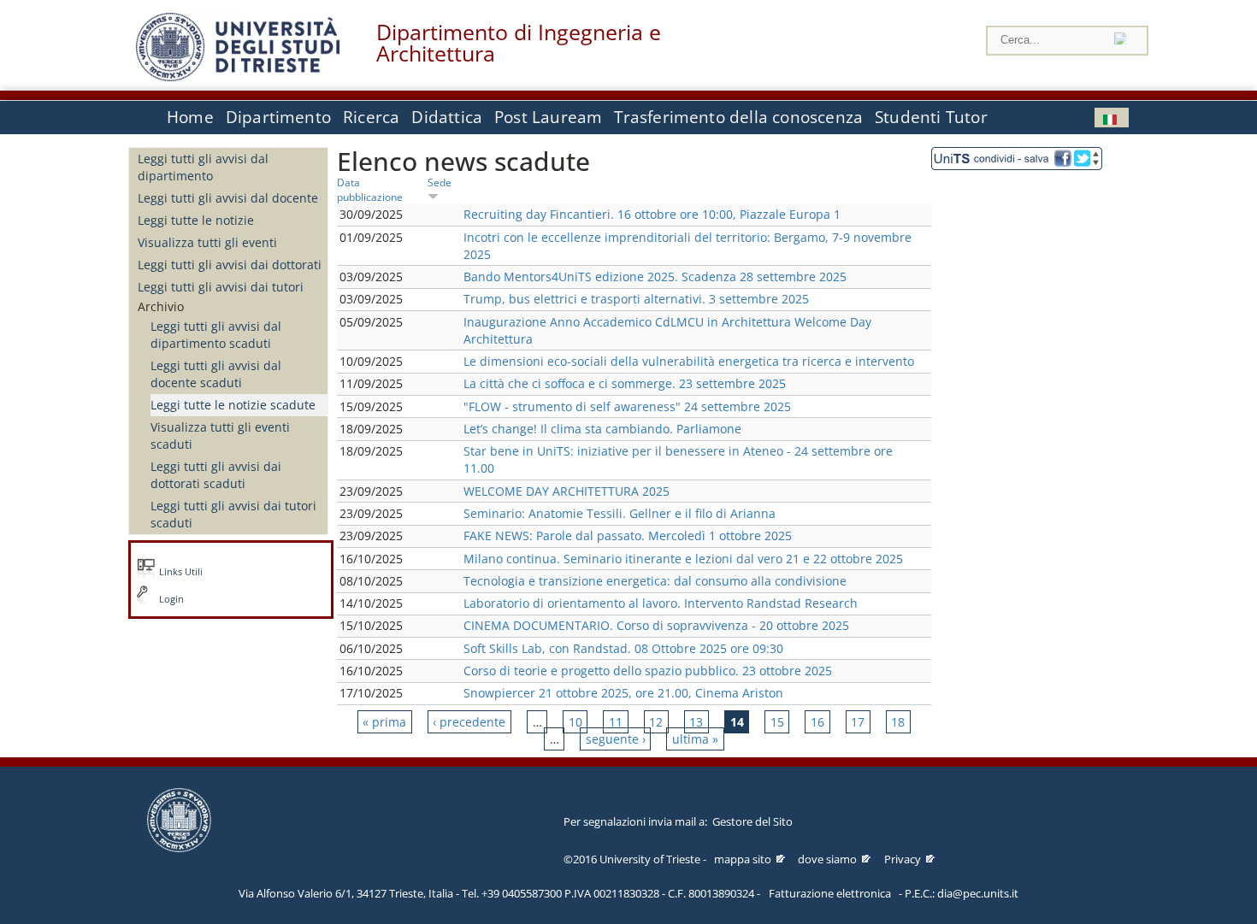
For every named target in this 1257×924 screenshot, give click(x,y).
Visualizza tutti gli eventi (207, 242)
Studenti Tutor (931, 117)
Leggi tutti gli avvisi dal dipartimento (203, 167)
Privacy (902, 859)
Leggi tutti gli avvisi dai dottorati (230, 264)
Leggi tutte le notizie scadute (233, 405)
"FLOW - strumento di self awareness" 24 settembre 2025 (627, 406)
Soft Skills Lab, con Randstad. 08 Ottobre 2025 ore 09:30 (623, 648)
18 (898, 722)
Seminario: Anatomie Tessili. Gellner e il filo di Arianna (619, 513)
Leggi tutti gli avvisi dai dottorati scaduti (215, 474)
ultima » (695, 739)
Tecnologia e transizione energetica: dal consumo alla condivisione (655, 581)
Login (171, 599)
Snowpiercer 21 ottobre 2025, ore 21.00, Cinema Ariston (623, 693)
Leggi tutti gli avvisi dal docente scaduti (215, 374)
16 (817, 722)
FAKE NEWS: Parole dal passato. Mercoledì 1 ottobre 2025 (627, 535)
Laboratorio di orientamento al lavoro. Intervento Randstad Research (660, 603)
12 (656, 722)
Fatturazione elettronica (830, 893)
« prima (384, 722)
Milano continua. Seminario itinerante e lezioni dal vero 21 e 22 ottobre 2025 (683, 558)
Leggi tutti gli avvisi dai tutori (221, 287)
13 (696, 722)
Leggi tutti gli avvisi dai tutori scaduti (233, 514)
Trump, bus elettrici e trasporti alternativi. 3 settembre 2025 (636, 299)
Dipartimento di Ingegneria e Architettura (518, 42)
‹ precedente (469, 722)
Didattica (446, 117)
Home (190, 117)
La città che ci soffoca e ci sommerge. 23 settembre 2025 (624, 383)
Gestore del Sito (752, 821)
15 (777, 722)
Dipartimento (278, 117)
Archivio (161, 306)
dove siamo (827, 859)
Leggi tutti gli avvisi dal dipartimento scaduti (215, 334)
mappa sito (742, 859)
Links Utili (181, 572)
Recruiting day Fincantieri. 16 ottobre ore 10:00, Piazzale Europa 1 (652, 214)
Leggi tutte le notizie (196, 220)
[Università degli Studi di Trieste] (237, 76)
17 (858, 722)
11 (616, 722)
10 (575, 722)
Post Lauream (548, 117)
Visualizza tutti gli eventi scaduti (220, 435)
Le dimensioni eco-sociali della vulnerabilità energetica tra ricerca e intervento (688, 361)
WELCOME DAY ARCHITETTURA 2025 (566, 491)
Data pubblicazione (370, 189)
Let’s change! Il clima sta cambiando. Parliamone (602, 429)
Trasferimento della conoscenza (738, 117)
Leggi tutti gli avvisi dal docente (228, 198)
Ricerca (371, 117)
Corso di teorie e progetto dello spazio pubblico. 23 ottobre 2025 (647, 670)
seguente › (616, 739)
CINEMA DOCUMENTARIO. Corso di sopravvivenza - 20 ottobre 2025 (656, 625)
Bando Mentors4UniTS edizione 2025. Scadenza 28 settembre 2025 (655, 276)
